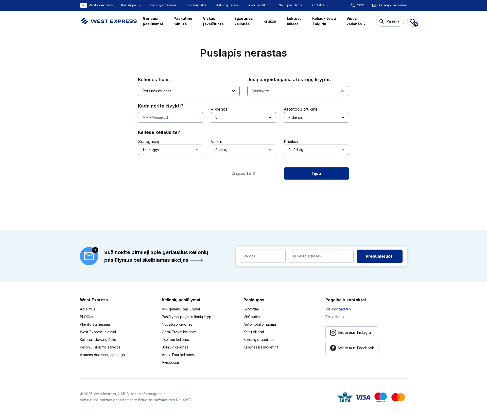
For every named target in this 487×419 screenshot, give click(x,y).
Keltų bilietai (254, 332)
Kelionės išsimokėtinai (261, 347)
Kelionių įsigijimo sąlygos (100, 347)
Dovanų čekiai (196, 5)
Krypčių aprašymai (163, 5)
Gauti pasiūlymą (290, 5)
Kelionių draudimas (259, 339)
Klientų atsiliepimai (95, 324)
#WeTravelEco (259, 5)
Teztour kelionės (176, 339)
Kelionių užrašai (227, 5)
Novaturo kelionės (177, 324)
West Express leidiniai (98, 332)
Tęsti (316, 173)
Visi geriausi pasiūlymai (181, 309)
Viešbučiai (170, 362)
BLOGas (86, 317)
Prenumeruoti (379, 256)
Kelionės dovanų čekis (98, 339)
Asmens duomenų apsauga (102, 355)
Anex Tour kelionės (178, 355)
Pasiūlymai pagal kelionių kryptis (188, 317)
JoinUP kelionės (175, 347)
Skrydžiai (251, 309)
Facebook (356, 348)
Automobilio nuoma (260, 324)
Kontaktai (318, 5)
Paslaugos (129, 5)
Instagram (356, 332)
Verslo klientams (101, 5)
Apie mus (87, 309)
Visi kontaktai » (338, 309)
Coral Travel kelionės (179, 332)
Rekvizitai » (334, 317)
